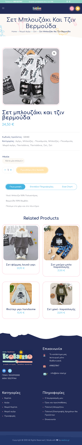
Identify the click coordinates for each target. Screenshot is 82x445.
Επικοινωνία (50, 419)
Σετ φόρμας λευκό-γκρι (20, 264)
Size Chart (67, 187)
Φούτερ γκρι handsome (20, 309)
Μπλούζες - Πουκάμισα (35, 141)
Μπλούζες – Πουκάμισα (60, 141)
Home (14, 32)
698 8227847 (17, 1)
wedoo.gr (65, 440)
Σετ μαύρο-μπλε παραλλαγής (61, 265)
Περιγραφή (15, 187)
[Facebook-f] (4, 371)
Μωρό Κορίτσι (10, 407)
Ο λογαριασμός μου (54, 398)
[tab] (15, 186)
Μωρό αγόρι (25, 32)
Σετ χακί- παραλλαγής (61, 309)
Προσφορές (9, 416)
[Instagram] (10, 371)
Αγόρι (18, 141)
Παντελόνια (23, 145)
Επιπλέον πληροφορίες (41, 187)
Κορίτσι (7, 398)
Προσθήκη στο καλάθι (32, 170)
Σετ (35, 32)
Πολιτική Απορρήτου (54, 407)
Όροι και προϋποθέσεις (56, 403)
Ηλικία (5, 157)
